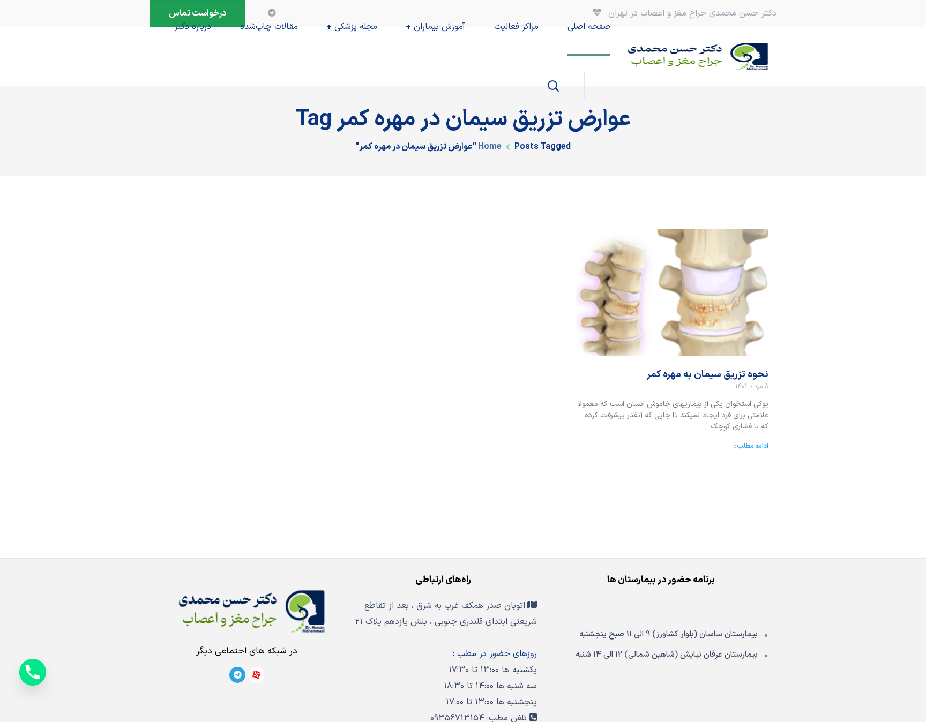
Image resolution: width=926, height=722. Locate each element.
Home (490, 146)
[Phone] (32, 672)
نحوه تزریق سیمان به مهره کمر (707, 374)
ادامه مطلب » (750, 446)
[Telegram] (237, 675)
